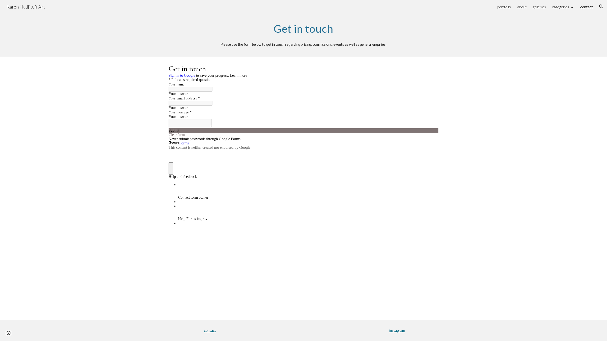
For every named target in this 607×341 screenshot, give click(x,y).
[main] (303, 28)
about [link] (522, 6)
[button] (601, 6)
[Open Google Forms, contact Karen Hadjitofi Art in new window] (431, 68)
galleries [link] (539, 6)
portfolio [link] (504, 6)
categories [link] (560, 6)
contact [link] (586, 6)
